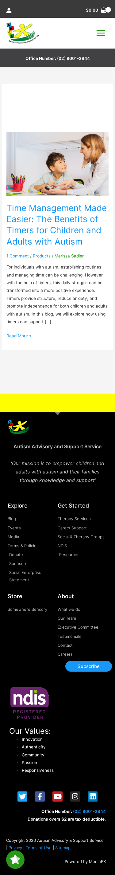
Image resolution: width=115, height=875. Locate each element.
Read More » (18, 335)
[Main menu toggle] (101, 33)
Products (42, 255)
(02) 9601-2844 (73, 58)
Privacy (15, 847)
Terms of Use (39, 847)
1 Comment (17, 255)
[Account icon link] (9, 10)
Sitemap (63, 847)
